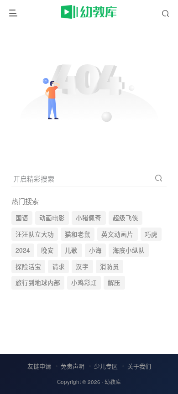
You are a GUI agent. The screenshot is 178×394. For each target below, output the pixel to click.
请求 (58, 266)
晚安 (47, 250)
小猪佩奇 (88, 217)
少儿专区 (106, 366)
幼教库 (113, 381)
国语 (22, 217)
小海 (95, 250)
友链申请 (39, 366)
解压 (114, 282)
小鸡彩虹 (84, 282)
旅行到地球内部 (38, 282)
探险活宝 (28, 266)
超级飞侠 (125, 217)
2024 (23, 250)
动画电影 (52, 217)
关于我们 (139, 366)
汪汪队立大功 (35, 234)
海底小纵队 (129, 250)
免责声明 (72, 366)
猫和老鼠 (77, 234)
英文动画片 (117, 234)
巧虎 (151, 234)
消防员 (109, 266)
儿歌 (71, 250)
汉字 (82, 266)
